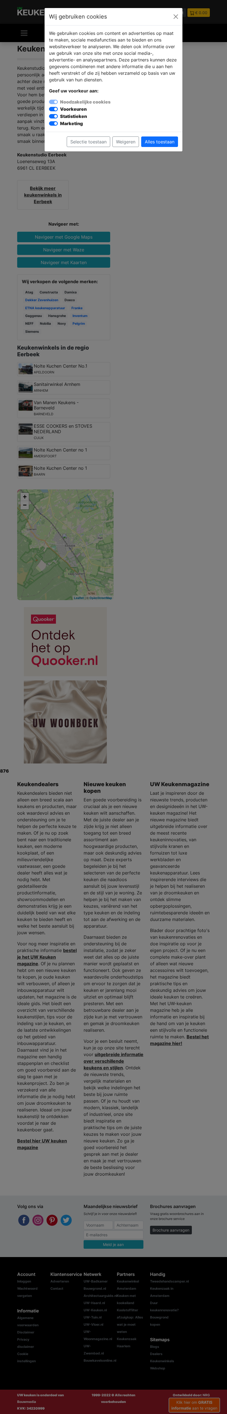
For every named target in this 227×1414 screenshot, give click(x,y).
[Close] (175, 16)
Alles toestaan (159, 142)
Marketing (71, 123)
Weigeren (125, 142)
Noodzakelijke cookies (85, 102)
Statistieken (73, 116)
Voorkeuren (73, 109)
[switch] (53, 109)
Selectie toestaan (88, 142)
